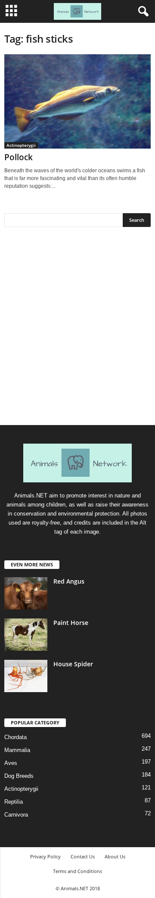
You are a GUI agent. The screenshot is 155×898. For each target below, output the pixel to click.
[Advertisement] (77, 329)
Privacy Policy (45, 856)
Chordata (15, 737)
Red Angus (68, 581)
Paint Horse (70, 622)
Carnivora (16, 814)
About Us (115, 856)
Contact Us (83, 856)
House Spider (73, 664)
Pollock (18, 157)
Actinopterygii (21, 145)
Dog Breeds (19, 776)
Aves (10, 763)
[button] (141, 11)
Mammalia (17, 750)
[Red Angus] (25, 593)
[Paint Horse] (25, 634)
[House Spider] (25, 676)
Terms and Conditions (77, 871)
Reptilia (13, 802)
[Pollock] (77, 101)
